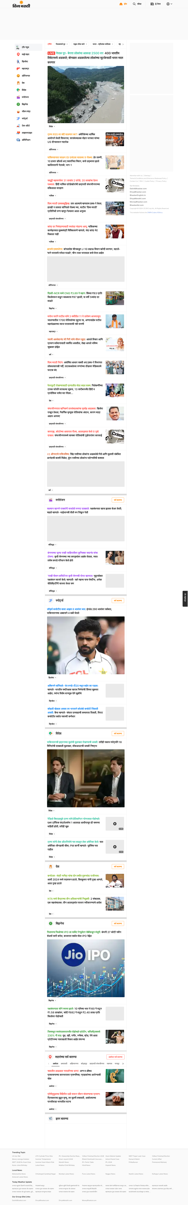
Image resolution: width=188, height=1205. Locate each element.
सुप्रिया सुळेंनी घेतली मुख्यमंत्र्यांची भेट (69, 1186)
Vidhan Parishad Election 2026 (93, 1156)
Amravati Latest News (20, 1177)
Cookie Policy (149, 181)
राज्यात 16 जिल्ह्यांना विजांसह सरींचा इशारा (140, 1186)
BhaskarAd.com (137, 205)
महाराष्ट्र (52, 331)
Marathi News (64, 1162)
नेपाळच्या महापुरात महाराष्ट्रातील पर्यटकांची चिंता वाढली (93, 1186)
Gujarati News (111, 1165)
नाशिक (51, 195)
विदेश (51, 126)
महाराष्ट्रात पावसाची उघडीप (159, 1186)
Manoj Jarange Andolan (20, 1159)
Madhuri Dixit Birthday (67, 1165)
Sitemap (147, 175)
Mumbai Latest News (66, 1174)
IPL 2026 (109, 1162)
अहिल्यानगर (74, 1063)
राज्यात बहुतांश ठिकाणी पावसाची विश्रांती (23, 1186)
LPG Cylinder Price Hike (44, 1156)
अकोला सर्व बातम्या (115, 1057)
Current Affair (157, 1159)
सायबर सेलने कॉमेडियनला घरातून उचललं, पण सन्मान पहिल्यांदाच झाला (117, 1186)
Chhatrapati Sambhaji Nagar (45, 1174)
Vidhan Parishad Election (161, 1156)
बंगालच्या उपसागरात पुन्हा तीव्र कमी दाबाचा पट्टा (163, 1189)
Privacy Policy (161, 181)
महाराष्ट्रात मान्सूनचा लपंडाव (43, 1192)
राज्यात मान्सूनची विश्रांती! (89, 1189)
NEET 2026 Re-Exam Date (21, 1162)
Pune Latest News (88, 1174)
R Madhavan (133, 1162)
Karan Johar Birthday (19, 1165)
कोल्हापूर (84, 1063)
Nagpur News (110, 1174)
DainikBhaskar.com (138, 188)
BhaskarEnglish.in (138, 195)
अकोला (55, 1063)
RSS (141, 181)
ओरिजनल (52, 149)
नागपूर (117, 1063)
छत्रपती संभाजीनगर (56, 218)
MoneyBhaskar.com (138, 202)
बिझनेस (51, 308)
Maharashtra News (19, 1174)
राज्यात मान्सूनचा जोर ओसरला (67, 1189)
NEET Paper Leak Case (137, 1156)
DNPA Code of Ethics (154, 212)
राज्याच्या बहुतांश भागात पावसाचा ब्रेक (139, 1189)
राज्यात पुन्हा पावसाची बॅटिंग (89, 1192)
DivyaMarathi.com (138, 198)
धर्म (50, 354)
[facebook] (109, 126)
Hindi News (86, 1165)
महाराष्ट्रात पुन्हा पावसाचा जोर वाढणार (116, 1192)
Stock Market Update (113, 1156)
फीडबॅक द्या (185, 597)
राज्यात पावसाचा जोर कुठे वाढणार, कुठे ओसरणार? (23, 1192)
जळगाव (109, 1063)
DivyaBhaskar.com (138, 192)
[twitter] (115, 126)
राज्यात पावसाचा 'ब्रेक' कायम (114, 1189)
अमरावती (64, 1063)
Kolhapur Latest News (160, 1174)
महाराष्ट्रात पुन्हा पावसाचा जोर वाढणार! (22, 1189)
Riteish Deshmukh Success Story (93, 1159)
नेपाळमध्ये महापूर (39, 1186)
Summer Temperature (43, 1159)
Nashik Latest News (136, 1174)
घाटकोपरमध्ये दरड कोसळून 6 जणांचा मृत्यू (140, 1192)
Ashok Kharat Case (112, 1159)
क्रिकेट (51, 677)
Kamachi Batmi (134, 1159)
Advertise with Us (136, 175)
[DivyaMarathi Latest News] (21, 6)
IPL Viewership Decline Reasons (70, 1156)
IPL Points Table (88, 1162)
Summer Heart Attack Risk (44, 1162)
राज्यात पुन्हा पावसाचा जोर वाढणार (44, 1189)
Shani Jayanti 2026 (66, 1159)
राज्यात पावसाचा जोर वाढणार (66, 1192)
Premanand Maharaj (159, 1162)
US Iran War (16, 1156)
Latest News (39, 1165)
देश (50, 400)
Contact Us (134, 181)
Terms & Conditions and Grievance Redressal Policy (148, 178)
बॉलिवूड (51, 544)
